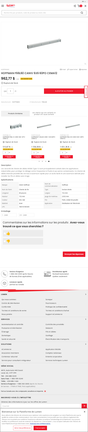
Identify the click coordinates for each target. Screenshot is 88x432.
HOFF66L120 (64, 135)
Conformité (6, 307)
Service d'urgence (17, 271)
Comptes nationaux (53, 353)
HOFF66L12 (7, 135)
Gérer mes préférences (22, 428)
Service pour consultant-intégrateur (16, 360)
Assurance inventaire (10, 353)
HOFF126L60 (35, 135)
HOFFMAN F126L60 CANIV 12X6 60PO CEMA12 (43, 137)
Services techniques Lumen (57, 360)
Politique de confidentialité (56, 307)
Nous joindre (7, 314)
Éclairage (5, 332)
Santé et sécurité (8, 339)
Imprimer (84, 69)
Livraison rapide (16, 282)
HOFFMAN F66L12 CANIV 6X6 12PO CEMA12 (14, 137)
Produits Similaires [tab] (15, 113)
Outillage (49, 335)
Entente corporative (54, 357)
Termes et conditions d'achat (57, 311)
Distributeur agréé (59, 271)
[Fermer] (84, 411)
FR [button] (83, 1)
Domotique (6, 335)
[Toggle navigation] (2, 6)
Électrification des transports (57, 339)
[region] (44, 420)
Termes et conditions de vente (14, 311)
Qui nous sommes (9, 299)
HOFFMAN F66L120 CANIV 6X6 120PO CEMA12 (72, 137)
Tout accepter (40, 428)
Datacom (49, 328)
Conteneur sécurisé (10, 357)
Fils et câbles (51, 332)
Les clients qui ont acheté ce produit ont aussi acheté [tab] (44, 113)
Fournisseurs (51, 303)
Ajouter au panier (64, 91)
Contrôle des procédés (55, 324)
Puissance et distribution (12, 328)
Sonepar (49, 299)
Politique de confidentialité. (40, 424)
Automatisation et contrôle (12, 324)
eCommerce (6, 349)
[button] (39, 161)
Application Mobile (53, 349)
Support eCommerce (54, 314)
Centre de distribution (11, 303)
